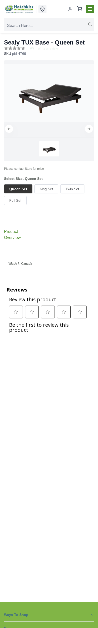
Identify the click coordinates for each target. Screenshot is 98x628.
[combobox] (49, 25)
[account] (70, 9)
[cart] (79, 9)
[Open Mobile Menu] (90, 9)
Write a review (48, 48)
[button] (9, 129)
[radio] (18, 188)
